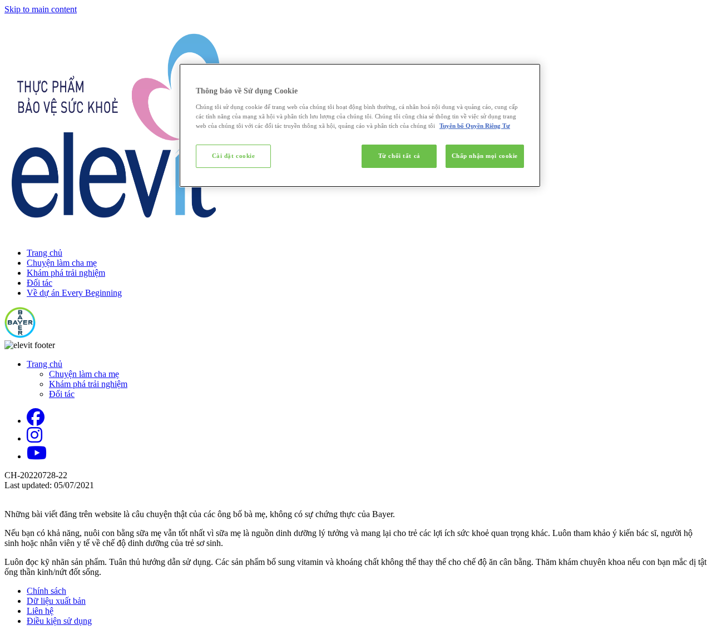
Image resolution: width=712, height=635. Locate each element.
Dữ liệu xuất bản (56, 601)
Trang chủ (44, 252)
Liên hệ (40, 611)
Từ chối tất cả (399, 155)
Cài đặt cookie (233, 155)
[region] (360, 125)
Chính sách (46, 591)
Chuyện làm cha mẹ (62, 262)
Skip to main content (40, 9)
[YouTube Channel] (37, 456)
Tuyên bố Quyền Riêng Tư (474, 125)
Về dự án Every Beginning (74, 292)
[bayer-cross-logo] (20, 335)
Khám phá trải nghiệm (66, 272)
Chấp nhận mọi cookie (485, 155)
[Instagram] (34, 438)
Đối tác (39, 282)
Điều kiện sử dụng (59, 621)
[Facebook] (35, 420)
